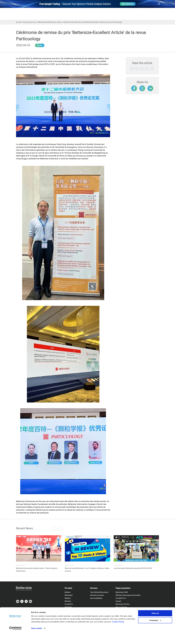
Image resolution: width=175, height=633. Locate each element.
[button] (59, 528)
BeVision (68, 601)
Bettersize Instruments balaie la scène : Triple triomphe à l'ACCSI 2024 (36, 569)
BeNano (68, 592)
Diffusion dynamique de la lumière (128, 595)
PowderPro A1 (121, 598)
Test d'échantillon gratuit (99, 592)
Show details (36, 628)
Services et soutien (97, 595)
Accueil (18, 22)
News (59, 22)
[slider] (142, 71)
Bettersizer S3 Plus (122, 604)
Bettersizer (69, 595)
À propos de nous (29, 22)
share (150, 87)
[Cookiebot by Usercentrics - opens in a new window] (15, 628)
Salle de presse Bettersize (46, 22)
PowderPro (69, 604)
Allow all (155, 613)
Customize (153, 620)
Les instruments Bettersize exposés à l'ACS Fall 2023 (133, 568)
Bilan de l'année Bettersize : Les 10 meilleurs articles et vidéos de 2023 (87, 569)
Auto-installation (96, 598)
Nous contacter (121, 607)
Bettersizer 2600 (122, 592)
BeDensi (68, 598)
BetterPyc (68, 607)
